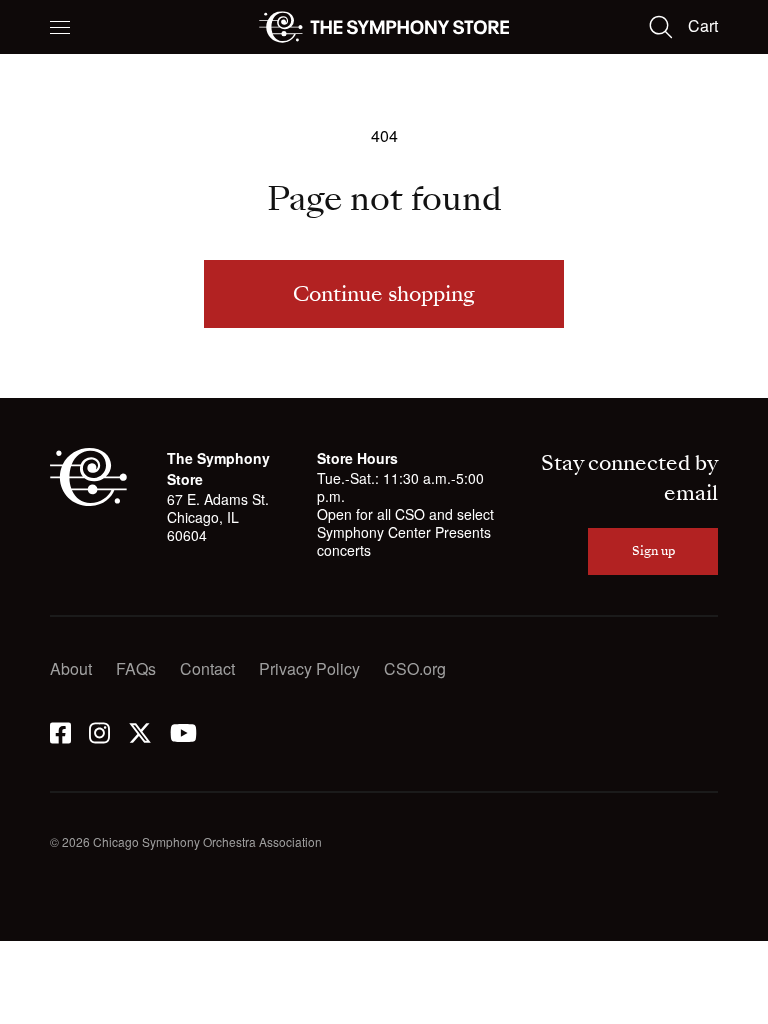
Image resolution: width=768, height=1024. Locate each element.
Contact (207, 668)
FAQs (136, 668)
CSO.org (415, 668)
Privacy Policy (309, 668)
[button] (60, 27)
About (71, 668)
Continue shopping (384, 294)
